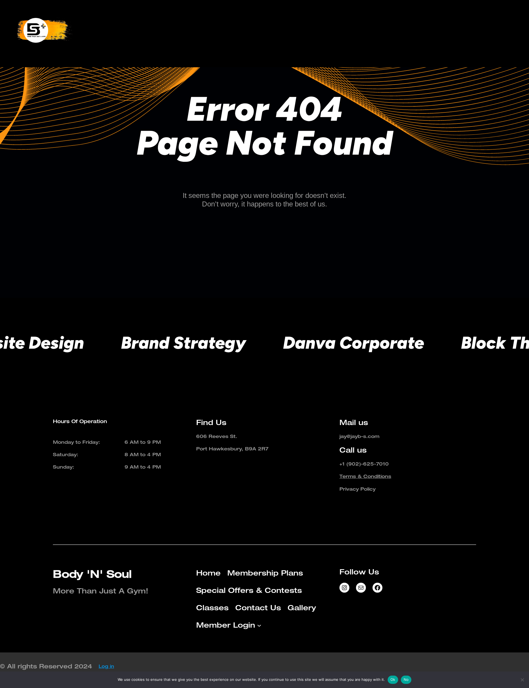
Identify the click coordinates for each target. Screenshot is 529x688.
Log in (106, 666)
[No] (522, 679)
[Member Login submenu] (513, 30)
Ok (392, 679)
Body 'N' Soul (92, 574)
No (406, 679)
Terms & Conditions (365, 476)
